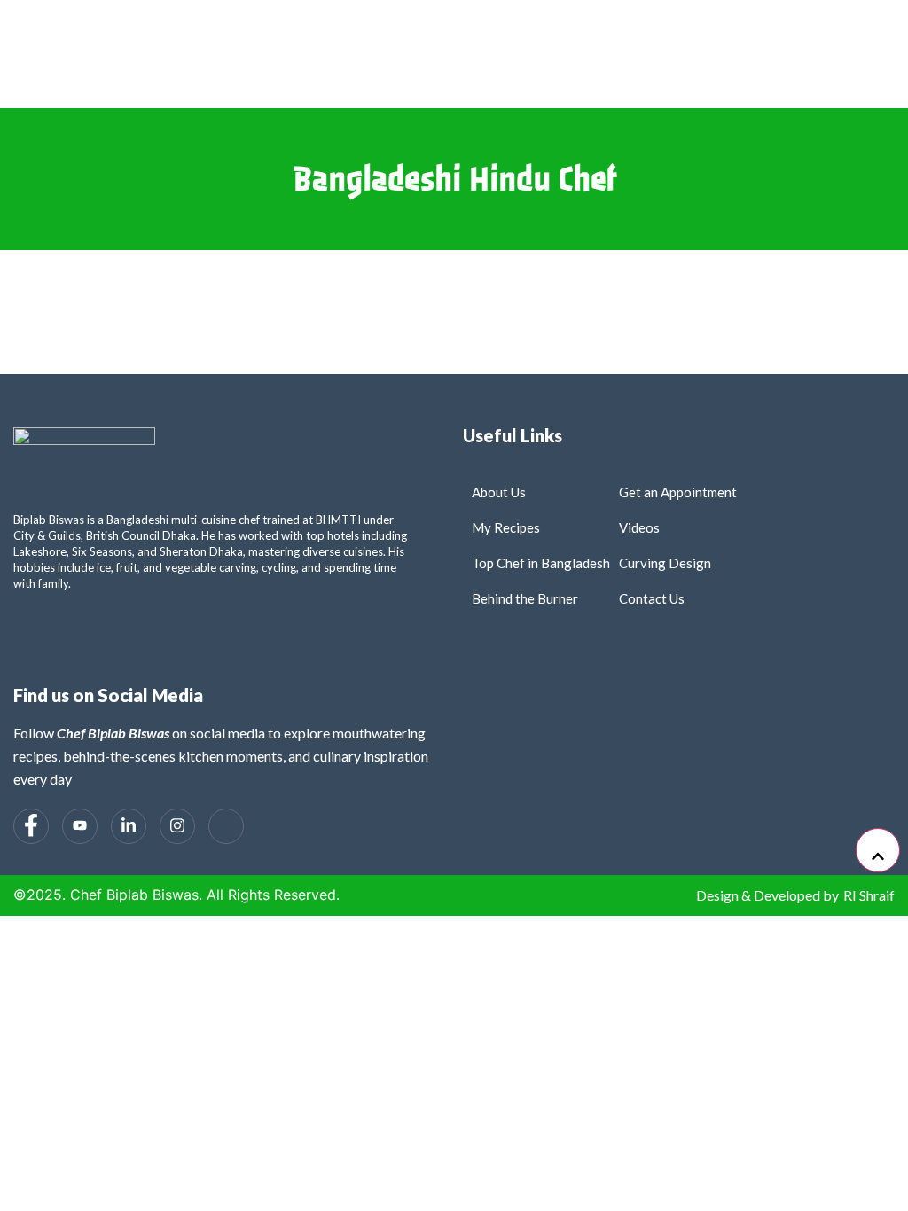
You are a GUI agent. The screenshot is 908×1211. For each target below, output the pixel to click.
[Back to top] (878, 850)
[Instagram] (177, 826)
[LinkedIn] (128, 826)
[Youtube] (80, 826)
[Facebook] (31, 826)
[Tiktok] (226, 826)
